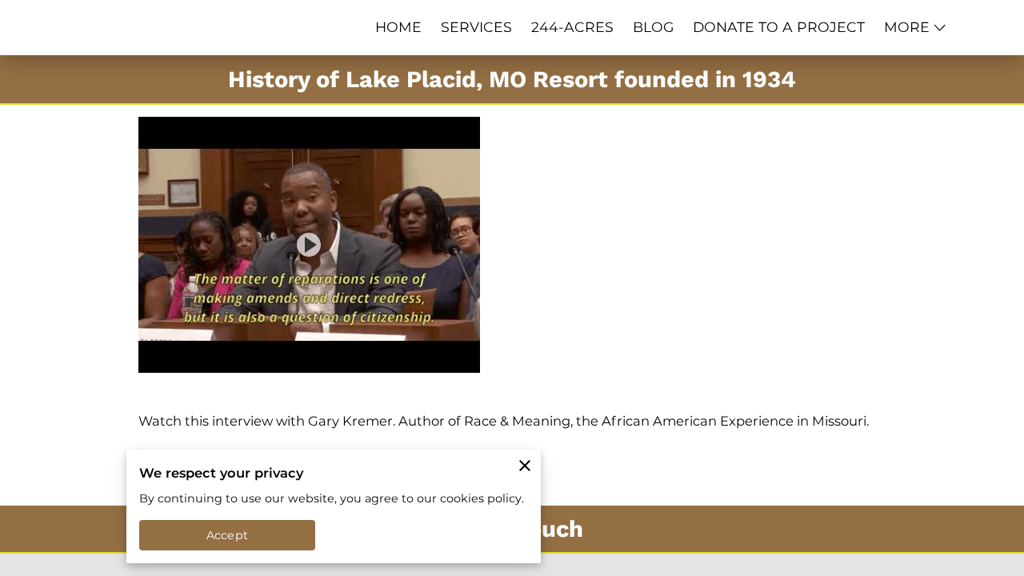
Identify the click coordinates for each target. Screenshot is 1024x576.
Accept (227, 535)
